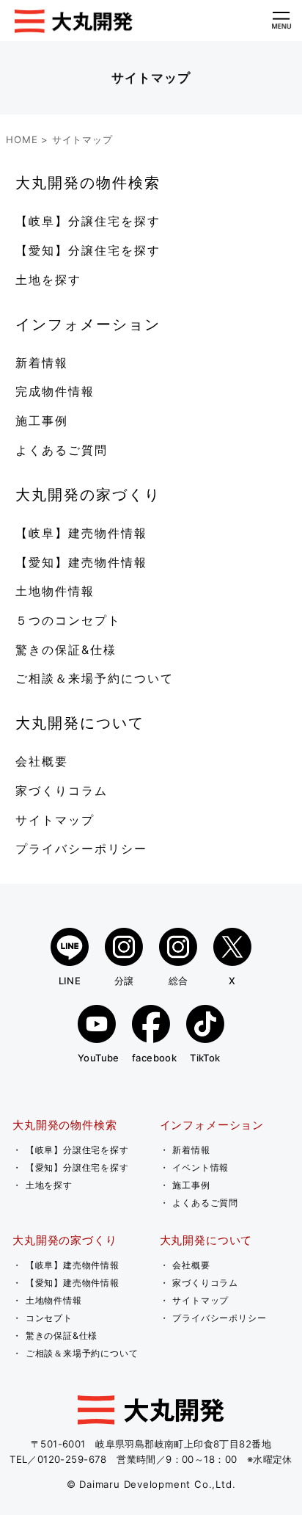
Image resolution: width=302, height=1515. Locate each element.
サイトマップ (55, 820)
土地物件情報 (55, 591)
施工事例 (41, 420)
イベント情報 (200, 1167)
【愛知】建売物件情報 (81, 562)
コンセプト (49, 1317)
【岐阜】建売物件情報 (81, 533)
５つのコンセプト (68, 620)
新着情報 (41, 362)
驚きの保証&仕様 (66, 649)
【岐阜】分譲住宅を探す (88, 221)
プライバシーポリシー (81, 848)
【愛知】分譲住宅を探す (88, 250)
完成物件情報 (55, 391)
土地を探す (48, 279)
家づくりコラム (61, 790)
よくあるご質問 (61, 450)
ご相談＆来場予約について (94, 678)
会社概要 (41, 761)
